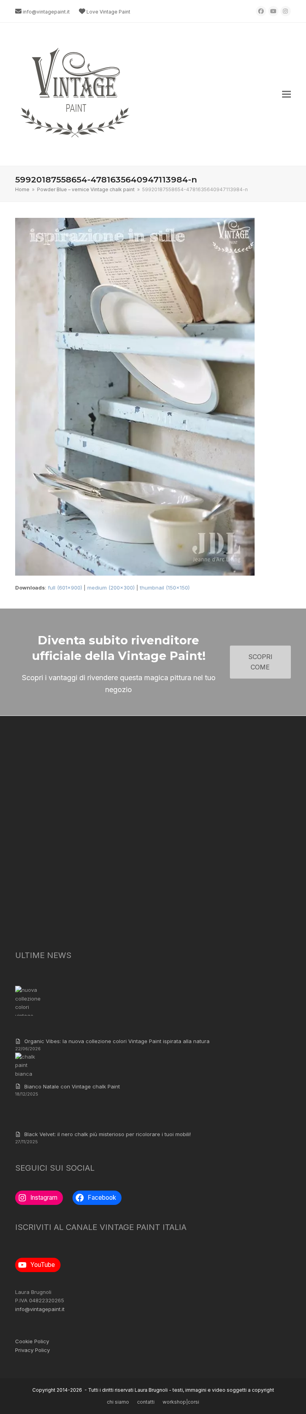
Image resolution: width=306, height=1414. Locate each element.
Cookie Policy (32, 1341)
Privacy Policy (32, 1350)
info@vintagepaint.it (46, 12)
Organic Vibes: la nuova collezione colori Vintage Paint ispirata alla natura (117, 1041)
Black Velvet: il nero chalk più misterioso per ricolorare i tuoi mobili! (107, 1134)
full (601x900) (65, 587)
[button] (286, 94)
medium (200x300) (111, 587)
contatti (146, 1402)
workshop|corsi (181, 1402)
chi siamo (118, 1402)
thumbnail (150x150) (165, 587)
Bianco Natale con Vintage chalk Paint (72, 1086)
